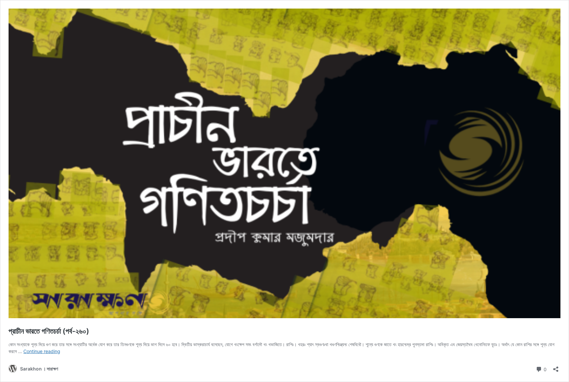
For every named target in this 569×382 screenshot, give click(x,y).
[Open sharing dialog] (555, 367)
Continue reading (41, 351)
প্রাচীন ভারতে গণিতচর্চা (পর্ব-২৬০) (49, 331)
